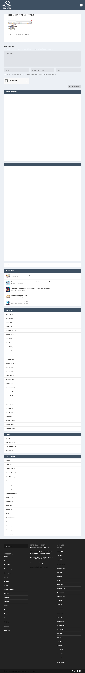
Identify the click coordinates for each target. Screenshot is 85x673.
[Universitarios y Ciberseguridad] (8, 296)
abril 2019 (8, 412)
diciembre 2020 (10, 355)
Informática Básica (10, 493)
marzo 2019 (9, 416)
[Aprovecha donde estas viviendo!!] (8, 303)
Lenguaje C (9, 501)
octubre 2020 (9, 359)
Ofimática (8, 505)
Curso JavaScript (10, 473)
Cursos (7, 481)
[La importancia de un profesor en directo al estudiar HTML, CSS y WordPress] (8, 289)
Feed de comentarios (11, 446)
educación (19, 290)
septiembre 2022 (10, 334)
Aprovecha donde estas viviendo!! (19, 302)
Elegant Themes (17, 671)
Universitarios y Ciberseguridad (19, 295)
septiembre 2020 (10, 363)
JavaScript (8, 497)
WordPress (8, 534)
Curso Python (9, 477)
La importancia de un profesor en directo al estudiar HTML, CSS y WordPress (30, 288)
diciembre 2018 (10, 428)
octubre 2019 (9, 396)
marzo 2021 (9, 347)
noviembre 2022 (10, 330)
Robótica (8, 526)
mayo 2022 (9, 338)
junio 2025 (9, 314)
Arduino (8, 460)
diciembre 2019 (10, 387)
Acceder (8, 438)
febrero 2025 (9, 318)
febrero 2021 (9, 351)
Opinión (18, 276)
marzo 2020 (9, 375)
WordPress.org (9, 450)
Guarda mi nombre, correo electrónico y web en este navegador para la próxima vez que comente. (31, 74)
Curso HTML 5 (9, 468)
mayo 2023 (9, 326)
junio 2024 (9, 322)
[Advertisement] (42, 111)
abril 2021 (8, 343)
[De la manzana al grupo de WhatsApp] (8, 276)
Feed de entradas (10, 442)
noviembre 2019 (10, 392)
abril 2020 (8, 371)
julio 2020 (8, 367)
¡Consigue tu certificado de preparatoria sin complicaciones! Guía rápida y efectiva (32, 281)
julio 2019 (8, 400)
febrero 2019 (9, 420)
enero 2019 (9, 424)
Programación (9, 517)
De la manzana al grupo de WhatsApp (20, 275)
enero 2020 (9, 383)
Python (8, 522)
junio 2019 (9, 404)
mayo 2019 (9, 408)
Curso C (8, 464)
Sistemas (8, 530)
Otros (22, 276)
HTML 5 (8, 489)
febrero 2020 (9, 379)
